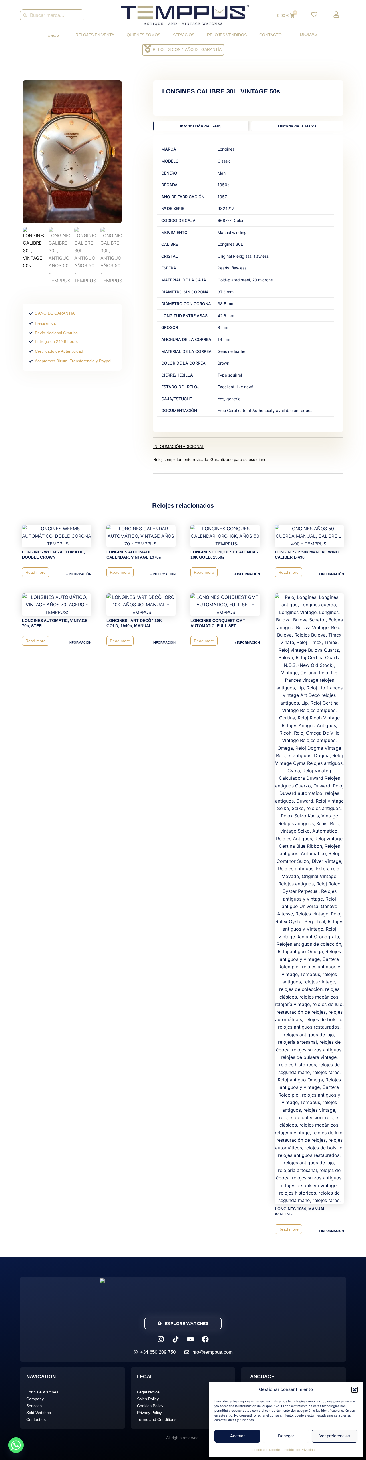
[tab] (200, 126)
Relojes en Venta (94, 35)
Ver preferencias (334, 1435)
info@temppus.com (212, 1352)
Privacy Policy (149, 1412)
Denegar (286, 1435)
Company (35, 1399)
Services (34, 1405)
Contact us (36, 1419)
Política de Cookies (266, 1450)
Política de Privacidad (300, 1450)
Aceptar (237, 1435)
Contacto (270, 35)
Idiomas (308, 34)
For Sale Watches (42, 1392)
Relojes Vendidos (227, 35)
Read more (35, 572)
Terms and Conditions (156, 1419)
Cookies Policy (150, 1405)
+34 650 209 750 (158, 1352)
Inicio (53, 35)
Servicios (183, 35)
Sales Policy (148, 1399)
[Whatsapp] (16, 1445)
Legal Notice (148, 1392)
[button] (354, 1390)
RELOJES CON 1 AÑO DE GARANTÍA (187, 49)
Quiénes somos (143, 35)
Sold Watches (38, 1412)
